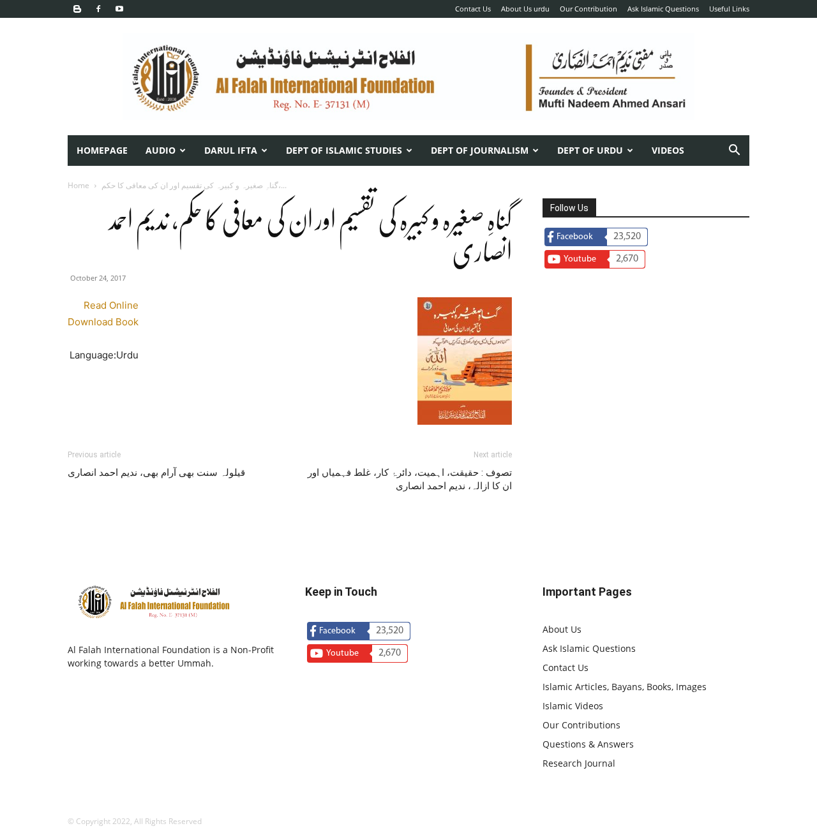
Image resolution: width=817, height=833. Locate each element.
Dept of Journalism (479, 150)
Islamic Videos (573, 706)
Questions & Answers (588, 744)
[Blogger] (77, 9)
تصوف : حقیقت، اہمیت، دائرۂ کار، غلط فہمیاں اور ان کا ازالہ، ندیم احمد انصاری (410, 479)
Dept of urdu (590, 150)
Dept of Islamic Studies (344, 150)
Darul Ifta (230, 150)
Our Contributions (581, 725)
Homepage (102, 150)
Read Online (111, 305)
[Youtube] (119, 9)
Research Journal (579, 763)
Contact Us (473, 8)
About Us (562, 629)
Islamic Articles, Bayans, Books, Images (625, 687)
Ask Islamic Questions (663, 8)
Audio (161, 150)
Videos (668, 150)
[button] (734, 151)
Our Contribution (588, 8)
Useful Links (729, 8)
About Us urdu (525, 8)
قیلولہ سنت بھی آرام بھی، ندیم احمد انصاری (156, 472)
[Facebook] (98, 9)
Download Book (103, 322)
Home (78, 185)
